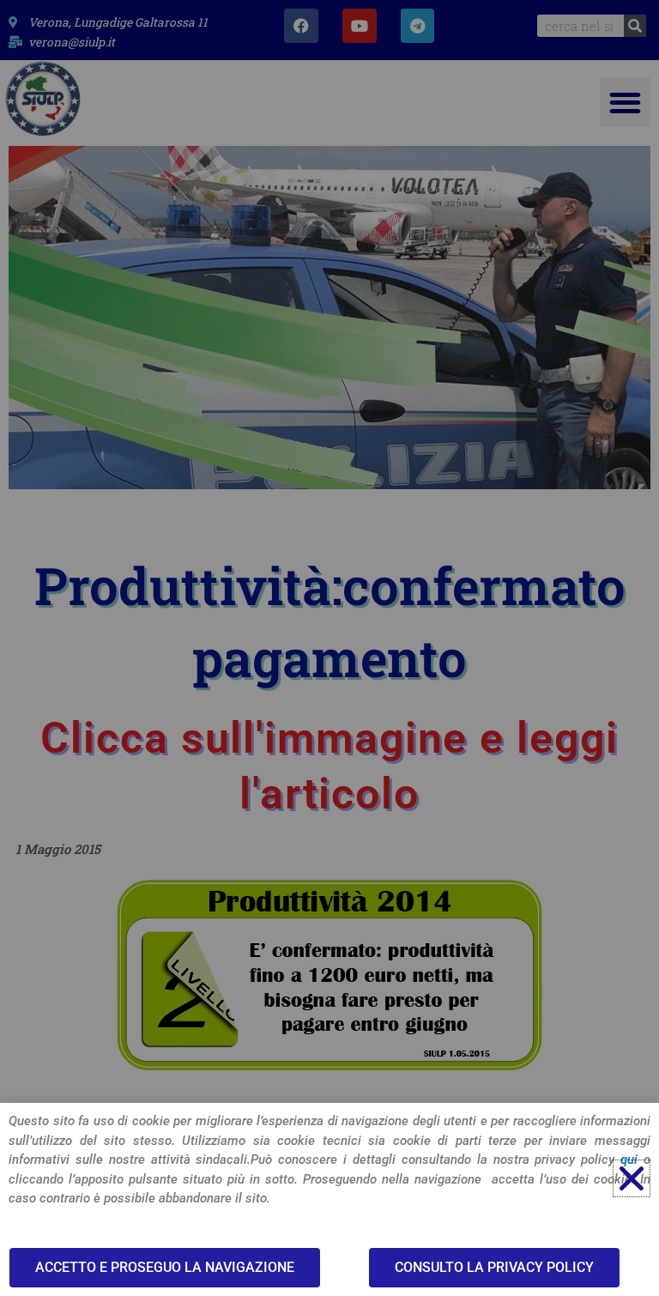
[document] (329, 648)
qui (629, 1159)
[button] (631, 1178)
